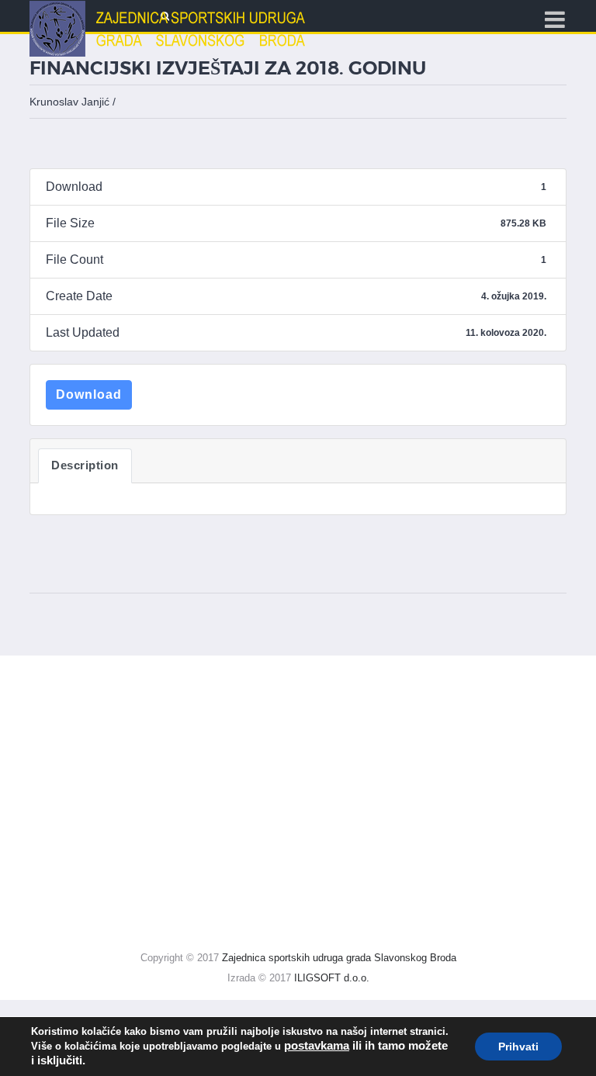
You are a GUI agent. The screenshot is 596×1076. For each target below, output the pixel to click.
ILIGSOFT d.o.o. (331, 978)
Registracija (62, 867)
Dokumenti (59, 834)
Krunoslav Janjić (69, 101)
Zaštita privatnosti (93, 736)
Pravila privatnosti (94, 769)
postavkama (316, 1046)
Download (89, 394)
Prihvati (518, 1046)
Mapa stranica (68, 671)
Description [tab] (85, 465)
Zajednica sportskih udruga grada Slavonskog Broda (339, 958)
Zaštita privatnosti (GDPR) (107, 704)
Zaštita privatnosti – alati (111, 801)
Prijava (48, 899)
